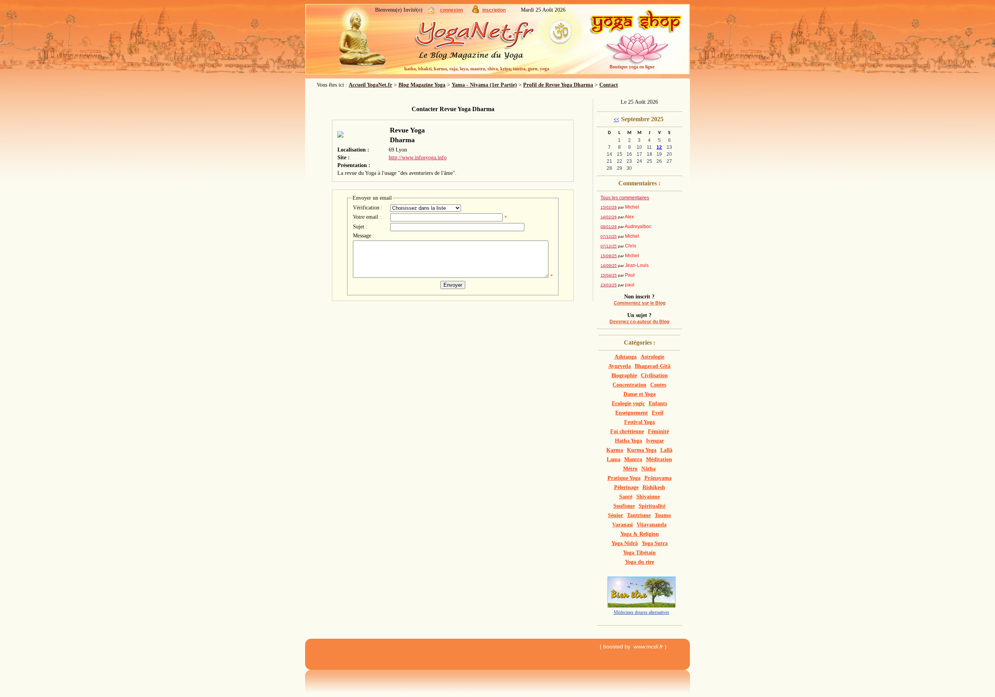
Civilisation (654, 375)
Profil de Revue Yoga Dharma (558, 85)
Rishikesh (653, 487)
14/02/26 (608, 217)
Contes (658, 385)
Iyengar (655, 441)
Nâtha (648, 469)
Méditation (659, 459)
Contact (608, 85)
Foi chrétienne (627, 431)
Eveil (657, 413)
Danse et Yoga (639, 394)
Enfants (658, 403)
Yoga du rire (639, 562)
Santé (625, 497)
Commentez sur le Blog (639, 303)
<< (616, 119)
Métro (630, 469)
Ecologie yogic (628, 403)
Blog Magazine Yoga (421, 85)
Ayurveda (619, 366)
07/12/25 (608, 236)
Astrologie (652, 357)
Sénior (615, 515)
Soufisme (624, 506)
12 (659, 147)
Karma (614, 450)
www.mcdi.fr (648, 646)
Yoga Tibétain (639, 553)
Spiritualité (652, 506)
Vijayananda (652, 525)
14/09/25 (608, 265)
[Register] (475, 11)
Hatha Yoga (628, 441)
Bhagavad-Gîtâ (652, 366)
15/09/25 (608, 256)
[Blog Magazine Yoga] (489, 42)
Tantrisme (639, 515)
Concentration (629, 385)
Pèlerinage (626, 487)
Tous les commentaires (624, 197)
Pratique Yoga (624, 478)
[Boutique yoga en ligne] (635, 42)
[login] (431, 12)
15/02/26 (608, 207)
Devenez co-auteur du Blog (639, 321)
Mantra (633, 459)
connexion (451, 10)
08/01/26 (608, 227)
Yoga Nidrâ (624, 543)
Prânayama (658, 478)
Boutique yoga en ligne (632, 67)
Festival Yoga (639, 422)
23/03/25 (608, 285)
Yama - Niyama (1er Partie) (484, 85)
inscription (494, 10)
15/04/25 (608, 275)
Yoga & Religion (639, 534)
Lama (613, 459)
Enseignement (631, 413)
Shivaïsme (648, 497)
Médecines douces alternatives (641, 612)
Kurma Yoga (641, 450)
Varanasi (622, 525)
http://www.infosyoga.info (418, 157)
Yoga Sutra (655, 543)
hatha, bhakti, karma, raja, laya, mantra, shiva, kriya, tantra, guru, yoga (476, 68)
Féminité (658, 431)
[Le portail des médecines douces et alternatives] (641, 606)
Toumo (663, 515)
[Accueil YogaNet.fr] (357, 41)
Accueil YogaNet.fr (370, 85)
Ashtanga (625, 357)
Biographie (624, 375)
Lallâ (666, 450)
